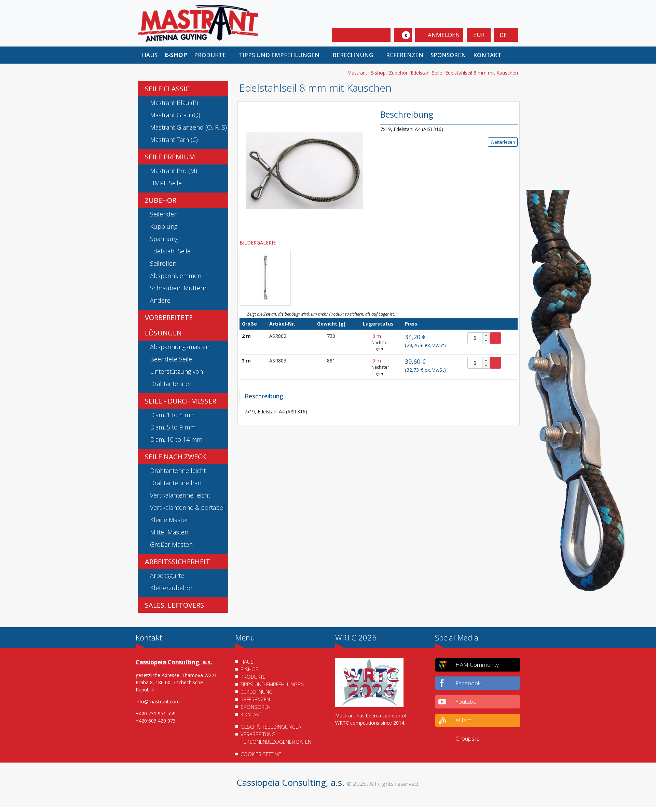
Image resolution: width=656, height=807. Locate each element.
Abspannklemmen (175, 276)
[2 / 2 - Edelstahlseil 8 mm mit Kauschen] (265, 278)
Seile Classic (167, 88)
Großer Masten (171, 544)
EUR (478, 35)
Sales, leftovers (174, 605)
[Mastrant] (198, 22)
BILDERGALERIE (258, 242)
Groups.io (467, 738)
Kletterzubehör (171, 588)
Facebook (468, 683)
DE (504, 35)
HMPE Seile (166, 183)
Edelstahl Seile (170, 251)
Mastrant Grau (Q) (175, 115)
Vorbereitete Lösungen (169, 325)
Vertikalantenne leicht (180, 495)
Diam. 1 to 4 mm (172, 415)
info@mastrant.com (158, 701)
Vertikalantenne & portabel (187, 507)
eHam (463, 720)
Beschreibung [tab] (264, 396)
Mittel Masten (169, 532)
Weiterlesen (503, 142)
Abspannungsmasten (179, 347)
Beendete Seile (171, 359)
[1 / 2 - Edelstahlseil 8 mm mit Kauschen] (304, 170)
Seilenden (164, 214)
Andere (160, 300)
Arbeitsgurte (167, 575)
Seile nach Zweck (175, 456)
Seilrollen (163, 263)
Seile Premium (170, 156)
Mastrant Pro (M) (173, 171)
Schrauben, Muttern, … (182, 288)
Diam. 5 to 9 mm (172, 427)
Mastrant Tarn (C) (174, 139)
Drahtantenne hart (176, 483)
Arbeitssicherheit (177, 561)
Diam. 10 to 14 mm (176, 439)
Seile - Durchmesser (180, 401)
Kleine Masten (170, 520)
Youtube (466, 701)
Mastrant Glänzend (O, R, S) (188, 127)
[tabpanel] (378, 411)
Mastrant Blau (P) (174, 102)
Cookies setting (261, 754)
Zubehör (160, 200)
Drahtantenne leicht (178, 470)
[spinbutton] (479, 338)
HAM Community (477, 665)
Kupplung (163, 226)
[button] (212, 55)
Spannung (164, 239)
